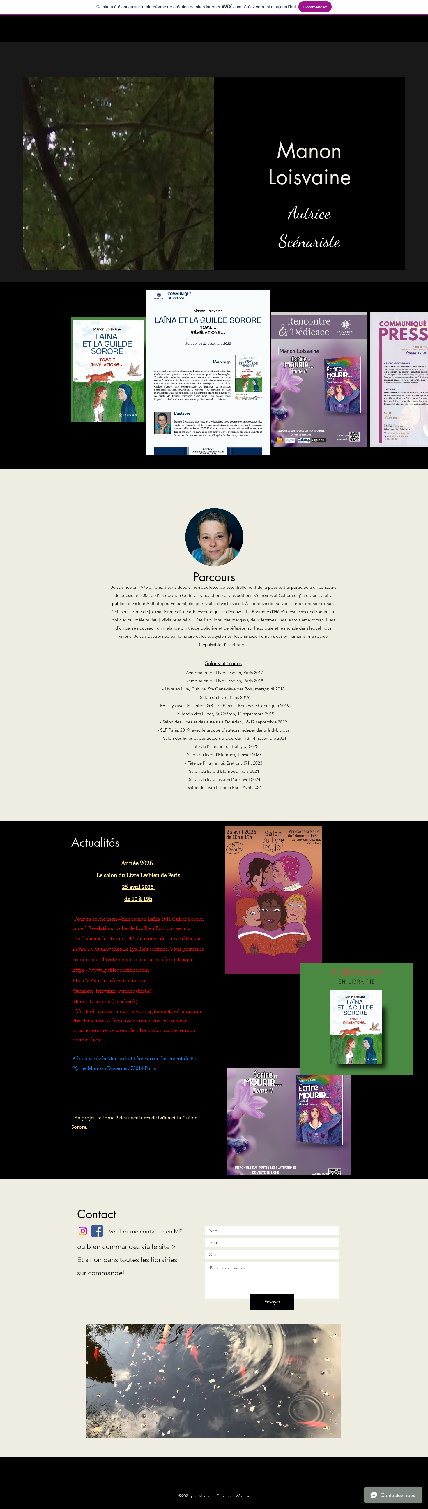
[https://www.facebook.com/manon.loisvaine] (97, 1231)
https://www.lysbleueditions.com (110, 970)
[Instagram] (83, 1231)
